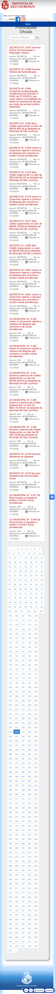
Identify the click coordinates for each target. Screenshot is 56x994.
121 (16, 629)
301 (16, 790)
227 (23, 723)
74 (26, 593)
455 (10, 928)
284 (35, 772)
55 (36, 580)
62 (36, 584)
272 (23, 763)
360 (10, 843)
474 (35, 941)
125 (10, 633)
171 (16, 673)
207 (23, 705)
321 (16, 807)
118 (29, 624)
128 (29, 633)
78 (10, 598)
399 (35, 874)
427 (23, 901)
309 (35, 794)
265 (10, 758)
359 (35, 839)
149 (35, 651)
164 (35, 664)
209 (35, 705)
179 (35, 678)
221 (16, 718)
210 (10, 709)
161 (16, 664)
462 (23, 932)
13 (34, 553)
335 (10, 821)
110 (10, 620)
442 (23, 915)
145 (10, 651)
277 (23, 767)
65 (15, 589)
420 (10, 897)
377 (23, 856)
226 (16, 723)
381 (16, 861)
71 (10, 593)
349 (35, 830)
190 (10, 691)
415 (10, 892)
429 (35, 901)
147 (23, 651)
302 (23, 790)
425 (10, 901)
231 (16, 727)
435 (10, 910)
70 (42, 589)
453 (29, 923)
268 (29, 758)
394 (35, 870)
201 (16, 700)
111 (16, 620)
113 (29, 620)
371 (16, 852)
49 (42, 575)
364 (35, 843)
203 (29, 700)
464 (35, 932)
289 (35, 776)
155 (10, 660)
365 (10, 848)
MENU (28, 24)
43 (10, 575)
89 (31, 602)
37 (15, 571)
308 (29, 794)
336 (16, 821)
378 (29, 856)
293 (29, 781)
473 (29, 941)
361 (16, 843)
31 (20, 566)
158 (29, 660)
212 (23, 709)
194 (35, 691)
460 (10, 932)
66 (20, 589)
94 (20, 606)
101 (22, 611)
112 (23, 620)
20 (36, 557)
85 (10, 602)
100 (15, 611)
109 (35, 615)
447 (23, 919)
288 (29, 776)
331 (16, 816)
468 (29, 937)
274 (35, 763)
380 (10, 861)
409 (35, 883)
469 (35, 937)
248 (29, 740)
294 (35, 781)
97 (36, 606)
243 (29, 736)
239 (35, 731)
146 (16, 651)
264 (35, 754)
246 (16, 740)
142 (23, 647)
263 (29, 754)
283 (29, 772)
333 (29, 816)
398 (29, 874)
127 (23, 633)
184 (35, 682)
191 (16, 691)
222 (23, 718)
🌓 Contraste (39, 990)
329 (35, 812)
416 (16, 892)
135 (10, 642)
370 (10, 852)
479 (35, 946)
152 (23, 656)
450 (10, 923)
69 (36, 589)
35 (42, 566)
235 (10, 731)
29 (10, 566)
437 (23, 910)
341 (16, 825)
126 (16, 633)
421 (16, 897)
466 (16, 937)
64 (10, 589)
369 (35, 848)
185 (10, 687)
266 (16, 758)
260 (10, 754)
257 (23, 749)
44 (15, 575)
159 (35, 660)
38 (20, 571)
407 (23, 883)
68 (31, 589)
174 (35, 673)
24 (20, 562)
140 (10, 647)
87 (20, 602)
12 (29, 553)
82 (31, 598)
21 (42, 557)
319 (35, 803)
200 (10, 700)
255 (10, 749)
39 (26, 571)
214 (35, 709)
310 (10, 798)
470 (10, 941)
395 (10, 874)
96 (31, 606)
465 (10, 937)
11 (24, 553)
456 (16, 928)
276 (16, 767)
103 (34, 611)
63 (42, 584)
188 (29, 687)
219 (35, 714)
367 (23, 848)
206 (16, 705)
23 (15, 562)
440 (10, 915)
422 (23, 897)
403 (29, 879)
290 (10, 781)
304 (35, 790)
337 (23, 821)
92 (10, 606)
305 (10, 794)
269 (35, 758)
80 (20, 598)
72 (15, 593)
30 (15, 566)
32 (26, 566)
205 (10, 705)
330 (10, 816)
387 (23, 865)
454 (35, 923)
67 (26, 589)
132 (23, 638)
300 (10, 790)
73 (20, 593)
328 (29, 812)
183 (29, 682)
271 (16, 763)
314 (35, 798)
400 (10, 879)
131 (16, 638)
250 (10, 745)
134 (35, 638)
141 (16, 647)
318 (29, 803)
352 (23, 834)
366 (16, 848)
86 (15, 602)
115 (10, 624)
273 (29, 763)
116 (16, 624)
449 (35, 919)
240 (10, 736)
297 (23, 785)
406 (16, 883)
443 (29, 915)
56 (42, 580)
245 (10, 740)
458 (29, 928)
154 (35, 656)
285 (10, 776)
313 (29, 798)
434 (35, 906)
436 (16, 910)
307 (23, 794)
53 (26, 580)
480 (10, 950)
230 (10, 727)
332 (23, 816)
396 (16, 874)
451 (16, 923)
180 (10, 682)
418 (29, 892)
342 (23, 825)
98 (42, 606)
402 (23, 879)
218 (29, 714)
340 (10, 825)
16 (15, 557)
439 (35, 910)
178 (29, 678)
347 (23, 830)
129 (35, 633)
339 (35, 821)
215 (10, 714)
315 (10, 803)
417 (23, 892)
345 (10, 830)
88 (26, 602)
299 (35, 785)
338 (29, 821)
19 (31, 557)
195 (10, 696)
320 (10, 807)
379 (35, 856)
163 (29, 664)
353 (29, 834)
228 (29, 723)
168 (29, 669)
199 (35, 696)
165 (10, 669)
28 (42, 562)
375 (10, 856)
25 (26, 562)
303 (29, 790)
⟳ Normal (49, 990)
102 (28, 611)
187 (23, 687)
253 (29, 745)
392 (23, 870)
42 (42, 571)
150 (10, 656)
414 (35, 888)
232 (23, 727)
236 (16, 731)
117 (23, 624)
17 (20, 557)
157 (23, 660)
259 (35, 749)
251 (16, 745)
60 (26, 584)
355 (10, 839)
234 (35, 727)
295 (10, 785)
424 (35, 897)
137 (23, 642)
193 (29, 691)
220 (10, 718)
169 (35, 669)
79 (15, 598)
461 (16, 932)
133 (29, 638)
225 (10, 723)
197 (23, 696)
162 (23, 664)
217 (23, 714)
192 (23, 691)
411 (16, 888)
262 (23, 754)
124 (35, 629)
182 (23, 682)
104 (41, 611)
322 (23, 807)
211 (16, 709)
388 (29, 865)
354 (35, 834)
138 (29, 642)
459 (35, 928)
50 (10, 580)
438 (29, 910)
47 (31, 575)
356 (16, 839)
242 (23, 736)
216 (16, 714)
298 (29, 785)
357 (23, 839)
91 (42, 602)
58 (15, 584)
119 (35, 624)
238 (29, 731)
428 (29, 901)
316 (16, 803)
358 (29, 839)
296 (16, 785)
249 (35, 740)
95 (26, 606)
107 (23, 615)
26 (31, 562)
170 (10, 673)
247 (23, 740)
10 (18, 553)
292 (23, 781)
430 (10, 906)
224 (35, 718)
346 (16, 830)
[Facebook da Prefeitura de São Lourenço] (18, 19)
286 (16, 776)
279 (35, 767)
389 (35, 865)
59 (20, 584)
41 (36, 571)
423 (29, 897)
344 (35, 825)
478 (29, 946)
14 (40, 553)
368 (29, 848)
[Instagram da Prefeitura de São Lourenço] (23, 19)
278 (29, 767)
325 (10, 812)
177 (23, 678)
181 (16, 682)
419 (35, 892)
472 (23, 941)
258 (29, 749)
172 (23, 673)
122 (23, 629)
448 (29, 919)
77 (42, 593)
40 (31, 571)
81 (26, 598)
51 (15, 580)
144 (35, 647)
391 (16, 870)
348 (29, 830)
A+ (26, 990)
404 (35, 879)
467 (23, 937)
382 (23, 861)
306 (16, 794)
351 (16, 834)
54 (31, 580)
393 (29, 870)
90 (36, 602)
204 (35, 700)
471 (16, 941)
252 (23, 745)
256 (16, 749)
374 (35, 852)
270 (10, 763)
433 (29, 906)
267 (23, 758)
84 (42, 598)
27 (36, 562)
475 (10, 946)
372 (23, 852)
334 (35, 816)
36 (10, 571)
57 (10, 584)
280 (10, 772)
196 (16, 696)
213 (29, 709)
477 (23, 946)
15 (10, 557)
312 (23, 798)
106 (16, 615)
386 (16, 865)
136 (16, 642)
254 (35, 745)
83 (36, 598)
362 (23, 843)
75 (31, 593)
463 (29, 932)
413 (29, 888)
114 (35, 620)
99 (10, 611)
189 (35, 687)
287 (23, 776)
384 (35, 861)
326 (16, 812)
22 (10, 562)
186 (16, 687)
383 (29, 861)
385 (10, 865)
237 (23, 731)
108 (29, 615)
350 (10, 834)
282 (23, 772)
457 (23, 928)
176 (16, 678)
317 (23, 803)
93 (15, 606)
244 (35, 736)
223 (29, 718)
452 (23, 923)
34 (36, 566)
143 (29, 647)
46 (26, 575)
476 (16, 946)
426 (16, 901)
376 (16, 856)
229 (35, 723)
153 (29, 656)
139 (35, 642)
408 (29, 883)
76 (36, 593)
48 (36, 575)
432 (23, 906)
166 (16, 669)
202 (23, 700)
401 (16, 879)
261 (16, 754)
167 (23, 669)
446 (16, 919)
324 (35, 807)
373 (29, 852)
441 (16, 915)
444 (35, 915)
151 (16, 656)
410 (10, 888)
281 (16, 772)
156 (16, 660)
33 (31, 566)
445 (10, 919)
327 (23, 812)
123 (29, 629)
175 (10, 678)
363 (29, 843)
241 (16, 736)
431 (16, 906)
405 (10, 883)
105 (10, 615)
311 (16, 798)
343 (29, 825)
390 (10, 870)
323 (29, 807)
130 (10, 638)
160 (10, 664)
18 (26, 557)
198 (29, 696)
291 (16, 781)
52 (20, 580)
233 (29, 727)
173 (29, 673)
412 (23, 888)
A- (31, 990)
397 (23, 874)
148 (29, 651)
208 (29, 705)
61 (31, 584)
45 (20, 575)
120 (10, 629)
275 (10, 767)
